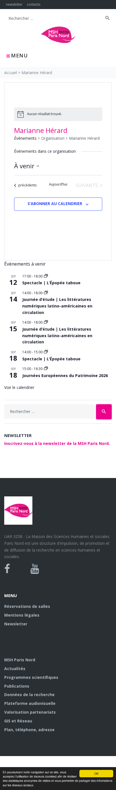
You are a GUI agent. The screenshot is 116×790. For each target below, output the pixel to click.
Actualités (14, 668)
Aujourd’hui (58, 184)
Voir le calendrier (19, 387)
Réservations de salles (27, 606)
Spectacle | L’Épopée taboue (51, 282)
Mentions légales (21, 615)
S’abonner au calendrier (55, 203)
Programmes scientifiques (31, 677)
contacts (33, 4)
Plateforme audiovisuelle (29, 703)
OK (96, 773)
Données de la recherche (29, 694)
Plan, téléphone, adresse (29, 729)
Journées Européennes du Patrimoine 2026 (65, 375)
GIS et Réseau (18, 721)
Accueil (10, 72)
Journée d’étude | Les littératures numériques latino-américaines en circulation (57, 306)
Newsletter (15, 624)
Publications (16, 686)
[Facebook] (7, 569)
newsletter (14, 4)
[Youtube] (34, 569)
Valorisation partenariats (30, 712)
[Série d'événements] (46, 276)
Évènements (25, 138)
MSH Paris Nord (19, 659)
